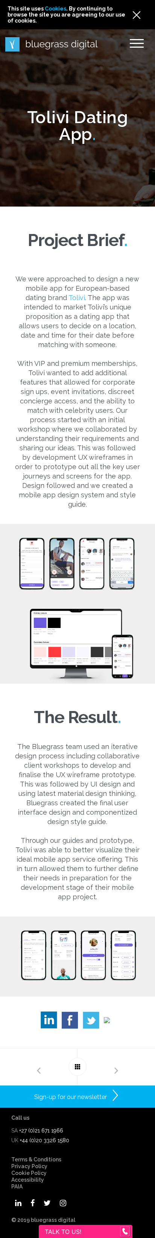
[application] (153, 1236)
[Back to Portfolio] (77, 1067)
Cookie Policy (29, 1173)
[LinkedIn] (51, 1022)
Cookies (55, 9)
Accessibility (27, 1180)
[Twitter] (93, 1022)
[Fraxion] (39, 1067)
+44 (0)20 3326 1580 (44, 1140)
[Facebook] (72, 1022)
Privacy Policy (29, 1166)
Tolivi (76, 298)
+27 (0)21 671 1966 (41, 1131)
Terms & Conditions (36, 1159)
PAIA (17, 1187)
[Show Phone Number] (125, 1231)
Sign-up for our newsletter (70, 1097)
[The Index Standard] (116, 1067)
